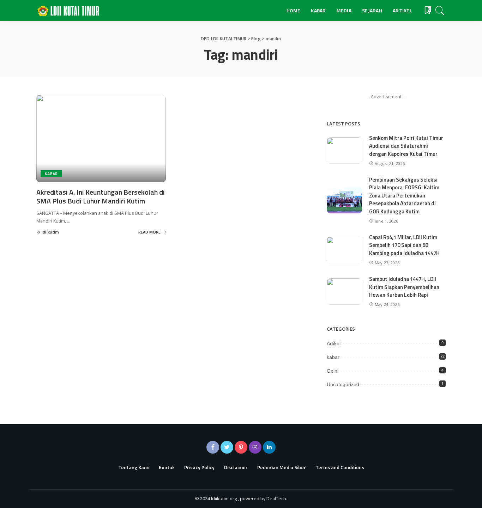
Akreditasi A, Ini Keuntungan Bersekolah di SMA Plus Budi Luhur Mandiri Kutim (100, 196)
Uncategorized (343, 384)
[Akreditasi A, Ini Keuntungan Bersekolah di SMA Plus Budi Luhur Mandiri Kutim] (101, 138)
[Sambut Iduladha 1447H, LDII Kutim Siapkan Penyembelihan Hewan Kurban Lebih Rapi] (344, 291)
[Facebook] (212, 447)
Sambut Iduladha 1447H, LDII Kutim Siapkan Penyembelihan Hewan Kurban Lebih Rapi (404, 287)
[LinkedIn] (269, 447)
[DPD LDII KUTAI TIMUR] (68, 11)
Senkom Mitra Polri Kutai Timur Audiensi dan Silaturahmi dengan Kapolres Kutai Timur (406, 146)
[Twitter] (227, 447)
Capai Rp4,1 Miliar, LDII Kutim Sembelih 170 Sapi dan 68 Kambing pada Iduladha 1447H (404, 245)
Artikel (334, 343)
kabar (51, 173)
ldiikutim (50, 232)
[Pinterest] (241, 447)
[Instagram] (255, 447)
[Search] (440, 10)
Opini (332, 371)
